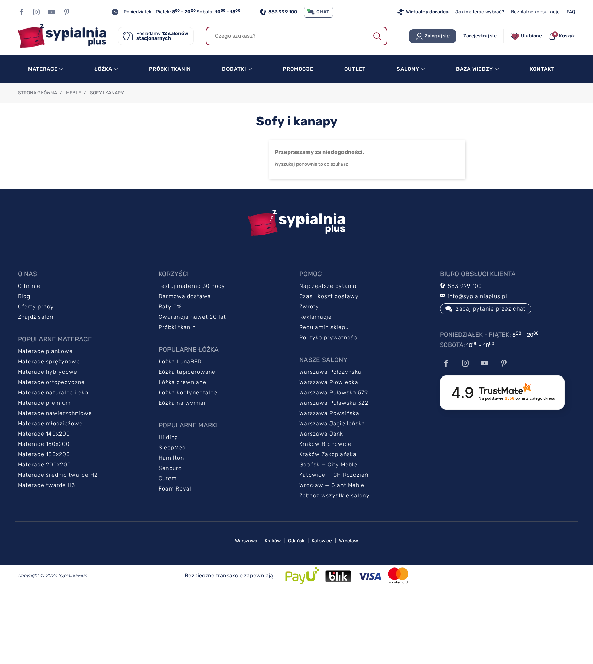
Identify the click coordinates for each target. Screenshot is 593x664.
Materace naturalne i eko (53, 392)
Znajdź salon (35, 317)
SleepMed (172, 447)
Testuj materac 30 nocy (192, 286)
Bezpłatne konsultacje (535, 12)
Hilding (168, 437)
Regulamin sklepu (324, 327)
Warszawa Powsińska (329, 413)
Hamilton (171, 457)
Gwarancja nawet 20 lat (192, 317)
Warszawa (246, 541)
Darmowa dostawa (185, 296)
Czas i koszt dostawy (329, 296)
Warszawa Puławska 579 (333, 392)
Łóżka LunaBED (180, 361)
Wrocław (348, 541)
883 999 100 (282, 12)
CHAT (322, 12)
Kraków (273, 541)
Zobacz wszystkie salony (334, 495)
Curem (168, 478)
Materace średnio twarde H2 (58, 475)
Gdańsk (296, 541)
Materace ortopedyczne (51, 382)
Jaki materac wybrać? (479, 12)
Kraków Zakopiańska (328, 454)
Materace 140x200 (44, 433)
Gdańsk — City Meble (328, 464)
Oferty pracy (36, 306)
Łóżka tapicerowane (187, 372)
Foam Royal (175, 488)
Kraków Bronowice (325, 444)
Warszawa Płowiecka (328, 382)
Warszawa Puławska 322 (333, 402)
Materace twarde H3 (46, 485)
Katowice (322, 541)
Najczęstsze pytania (328, 286)
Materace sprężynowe (49, 361)
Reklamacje (315, 317)
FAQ (571, 12)
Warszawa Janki (322, 433)
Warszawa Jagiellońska (332, 423)
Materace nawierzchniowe (55, 413)
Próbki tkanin (177, 327)
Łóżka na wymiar (182, 402)
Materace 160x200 (44, 444)
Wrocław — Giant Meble (331, 485)
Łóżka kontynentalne (188, 392)
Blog (24, 296)
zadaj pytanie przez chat (491, 308)
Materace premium (44, 402)
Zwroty (309, 306)
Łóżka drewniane (182, 382)
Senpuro (170, 468)
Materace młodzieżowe (50, 423)
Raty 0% (170, 306)
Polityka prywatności (329, 337)
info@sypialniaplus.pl (476, 296)
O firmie (29, 286)
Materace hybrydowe (47, 372)
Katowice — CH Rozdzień (333, 475)
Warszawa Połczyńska (330, 372)
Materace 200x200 (44, 464)
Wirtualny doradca (427, 12)
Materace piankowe (45, 351)
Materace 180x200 (44, 454)
